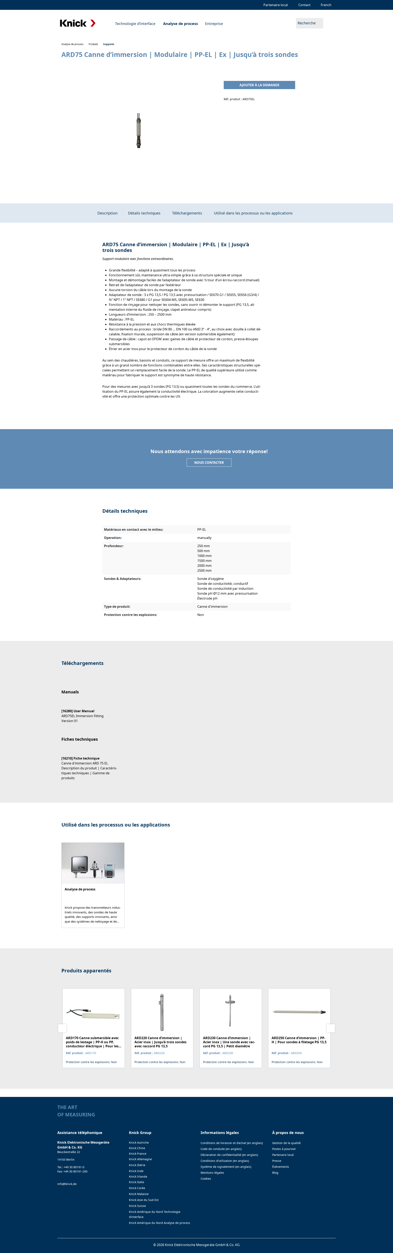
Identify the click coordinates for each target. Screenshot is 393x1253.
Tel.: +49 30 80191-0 (70, 1167)
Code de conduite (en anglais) (221, 1149)
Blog (275, 1173)
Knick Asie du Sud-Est (144, 1200)
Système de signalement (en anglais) (226, 1167)
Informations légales (220, 1132)
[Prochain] (331, 1028)
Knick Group (140, 1132)
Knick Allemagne (140, 1159)
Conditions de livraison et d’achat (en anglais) (232, 1143)
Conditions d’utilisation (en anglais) (225, 1161)
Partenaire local (283, 1155)
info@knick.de (67, 1184)
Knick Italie (136, 1182)
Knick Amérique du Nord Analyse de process (159, 1223)
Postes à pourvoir (284, 1149)
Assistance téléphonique (79, 1132)
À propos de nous (288, 1132)
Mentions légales (212, 1173)
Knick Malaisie (139, 1194)
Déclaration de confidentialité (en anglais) (229, 1155)
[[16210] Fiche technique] (92, 764)
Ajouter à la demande (259, 85)
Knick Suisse (137, 1206)
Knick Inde (136, 1171)
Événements (280, 1167)
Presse (276, 1161)
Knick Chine (137, 1148)
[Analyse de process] (93, 885)
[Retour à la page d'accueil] (77, 23)
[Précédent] (62, 1028)
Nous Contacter (209, 462)
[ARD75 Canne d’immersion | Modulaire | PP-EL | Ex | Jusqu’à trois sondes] (138, 131)
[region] (138, 131)
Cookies (206, 1178)
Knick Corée (137, 1188)
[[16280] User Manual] (92, 712)
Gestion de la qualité (286, 1143)
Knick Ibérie (137, 1165)
